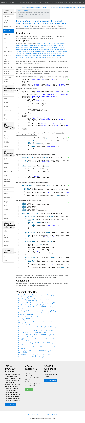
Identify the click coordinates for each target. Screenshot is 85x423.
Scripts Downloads (61, 2)
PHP (5, 159)
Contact (54, 415)
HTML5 (6, 107)
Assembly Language (7, 180)
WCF (5, 43)
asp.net (25, 10)
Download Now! (51, 380)
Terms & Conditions (34, 415)
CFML (6, 193)
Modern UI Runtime (7, 72)
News (41, 2)
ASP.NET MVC (7, 21)
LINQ (5, 39)
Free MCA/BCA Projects (76, 2)
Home (19, 10)
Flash (6, 119)
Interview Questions (32, 2)
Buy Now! (29, 390)
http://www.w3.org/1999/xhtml (44, 96)
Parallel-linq (8, 67)
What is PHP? (22, 353)
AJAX (6, 94)
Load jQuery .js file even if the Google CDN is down (34, 299)
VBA (5, 260)
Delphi (6, 202)
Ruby (5, 167)
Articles (22, 2)
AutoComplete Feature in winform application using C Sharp (37, 311)
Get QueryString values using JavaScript (31, 305)
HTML (6, 102)
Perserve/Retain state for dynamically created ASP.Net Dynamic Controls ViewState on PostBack (41, 22)
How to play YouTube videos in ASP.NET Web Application (36, 351)
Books (46, 2)
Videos (52, 2)
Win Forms (7, 55)
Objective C (8, 171)
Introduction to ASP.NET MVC (27, 301)
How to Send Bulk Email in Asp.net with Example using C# (36, 303)
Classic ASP (8, 198)
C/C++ (6, 189)
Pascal (6, 218)
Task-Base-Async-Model (7, 79)
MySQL (6, 142)
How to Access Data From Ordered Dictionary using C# (33, 47)
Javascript (7, 111)
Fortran (6, 206)
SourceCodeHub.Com (10, 2)
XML (5, 175)
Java (5, 214)
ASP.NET (7, 16)
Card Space (8, 51)
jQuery (6, 115)
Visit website (11, 404)
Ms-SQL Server (6, 137)
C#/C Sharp (8, 27)
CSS (5, 98)
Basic (6, 185)
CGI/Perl (7, 210)
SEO (5, 256)
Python (6, 163)
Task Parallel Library (6, 61)
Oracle (6, 146)
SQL (5, 132)
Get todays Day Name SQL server (29, 325)
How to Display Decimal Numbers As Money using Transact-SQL (45, 45)
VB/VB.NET (7, 31)
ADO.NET (7, 35)
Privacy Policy (46, 415)
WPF (5, 47)
